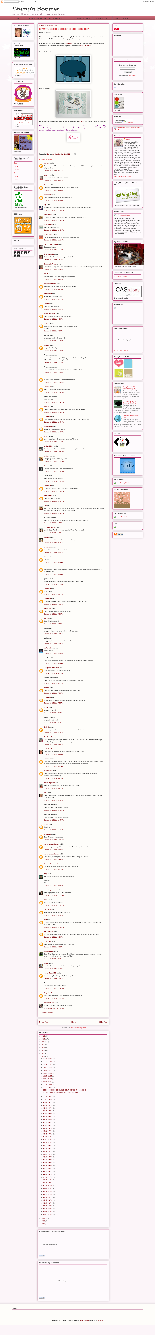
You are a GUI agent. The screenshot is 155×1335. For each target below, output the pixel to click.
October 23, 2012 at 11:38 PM (54, 840)
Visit (121, 350)
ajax (45, 919)
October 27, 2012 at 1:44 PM (53, 979)
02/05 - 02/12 (48, 1200)
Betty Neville (48, 951)
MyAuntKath (48, 648)
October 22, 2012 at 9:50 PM (53, 180)
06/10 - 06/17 (48, 1148)
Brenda (46, 185)
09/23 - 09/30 (48, 1105)
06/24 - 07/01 (48, 1142)
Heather (16, 170)
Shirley (16, 180)
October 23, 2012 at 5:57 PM (53, 673)
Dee (45, 567)
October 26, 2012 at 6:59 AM (53, 937)
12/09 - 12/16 (48, 1067)
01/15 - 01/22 (48, 1209)
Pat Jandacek (49, 931)
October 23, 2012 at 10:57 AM (54, 432)
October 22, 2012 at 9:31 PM (53, 171)
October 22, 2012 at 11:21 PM (54, 240)
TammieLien (48, 771)
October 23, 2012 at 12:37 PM (54, 501)
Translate (130, 122)
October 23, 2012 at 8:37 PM (53, 766)
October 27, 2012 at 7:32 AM (53, 969)
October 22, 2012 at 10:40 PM (54, 220)
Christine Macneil (50, 527)
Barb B (46, 727)
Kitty (45, 874)
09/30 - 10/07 (48, 1102)
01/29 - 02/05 (48, 1203)
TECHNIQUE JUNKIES (81, 18)
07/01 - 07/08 (48, 1139)
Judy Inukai (48, 495)
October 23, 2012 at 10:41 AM (54, 392)
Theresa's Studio (50, 284)
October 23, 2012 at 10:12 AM (54, 363)
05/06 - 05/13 (48, 1163)
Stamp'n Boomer (35, 8)
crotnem (47, 456)
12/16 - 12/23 (48, 1064)
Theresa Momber (50, 1003)
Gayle (46, 963)
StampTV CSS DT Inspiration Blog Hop (129, 388)
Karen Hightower (50, 783)
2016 (43, 1045)
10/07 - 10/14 (48, 1099)
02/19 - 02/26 (48, 1194)
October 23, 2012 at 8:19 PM (53, 744)
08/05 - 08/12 (48, 1125)
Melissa (46, 163)
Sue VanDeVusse (50, 264)
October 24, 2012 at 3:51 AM (53, 869)
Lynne (46, 436)
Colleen (46, 323)
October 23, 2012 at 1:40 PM (53, 533)
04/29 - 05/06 (48, 1165)
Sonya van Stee (49, 313)
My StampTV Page (120, 276)
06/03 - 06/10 (48, 1151)
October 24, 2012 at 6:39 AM (53, 885)
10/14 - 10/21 (48, 1096)
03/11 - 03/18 (48, 1186)
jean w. (46, 618)
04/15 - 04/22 (48, 1171)
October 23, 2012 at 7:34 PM (53, 703)
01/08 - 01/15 (48, 1211)
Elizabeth (47, 274)
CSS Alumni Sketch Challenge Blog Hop (129, 402)
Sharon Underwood (51, 864)
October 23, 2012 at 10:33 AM (54, 382)
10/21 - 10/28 (48, 1087)
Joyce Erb (47, 608)
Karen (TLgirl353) (50, 973)
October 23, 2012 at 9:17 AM (53, 289)
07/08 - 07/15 (48, 1137)
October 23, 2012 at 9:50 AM (53, 319)
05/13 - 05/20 (48, 1160)
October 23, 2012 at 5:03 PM (53, 614)
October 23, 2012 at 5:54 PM (53, 663)
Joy (15, 173)
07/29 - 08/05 (48, 1128)
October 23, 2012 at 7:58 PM (53, 723)
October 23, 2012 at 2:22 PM (53, 543)
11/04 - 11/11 (47, 1082)
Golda (46, 824)
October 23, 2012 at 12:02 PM (54, 481)
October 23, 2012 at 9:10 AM (53, 279)
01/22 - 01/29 (48, 1206)
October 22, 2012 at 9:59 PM (53, 200)
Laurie (16, 176)
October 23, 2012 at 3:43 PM (53, 562)
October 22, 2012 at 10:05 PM (54, 210)
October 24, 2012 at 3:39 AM (53, 849)
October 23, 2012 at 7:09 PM (53, 693)
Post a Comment (47, 1012)
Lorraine (47, 303)
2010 (43, 1221)
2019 (43, 1036)
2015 (43, 1047)
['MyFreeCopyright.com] (122, 215)
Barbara (47, 537)
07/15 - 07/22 (48, 1134)
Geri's (82, 121)
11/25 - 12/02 (48, 1073)
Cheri (128, 139)
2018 (43, 1039)
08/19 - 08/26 (48, 1119)
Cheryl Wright (49, 254)
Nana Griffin (48, 426)
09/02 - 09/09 (48, 1114)
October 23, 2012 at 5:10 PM (53, 624)
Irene (46, 377)
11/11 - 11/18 (47, 1079)
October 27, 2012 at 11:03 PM (54, 988)
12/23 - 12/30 (48, 1061)
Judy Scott (48, 293)
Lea (45, 505)
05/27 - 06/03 (48, 1154)
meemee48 (48, 195)
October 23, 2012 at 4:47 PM (53, 594)
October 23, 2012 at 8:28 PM (53, 754)
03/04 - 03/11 (48, 1188)
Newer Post (43, 1022)
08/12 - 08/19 (48, 1122)
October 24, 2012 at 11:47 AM (54, 895)
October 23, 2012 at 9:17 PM (53, 778)
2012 (43, 1056)
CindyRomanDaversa (51, 668)
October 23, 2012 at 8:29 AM (53, 269)
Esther (16, 166)
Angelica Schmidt (50, 993)
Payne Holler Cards (51, 244)
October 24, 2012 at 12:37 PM (54, 905)
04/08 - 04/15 (48, 1174)
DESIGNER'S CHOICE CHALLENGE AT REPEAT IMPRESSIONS (64, 1090)
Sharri (46, 466)
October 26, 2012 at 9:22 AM (53, 947)
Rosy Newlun (48, 234)
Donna (16, 163)
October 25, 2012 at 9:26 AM (53, 915)
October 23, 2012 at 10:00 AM (54, 341)
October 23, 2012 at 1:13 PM (53, 523)
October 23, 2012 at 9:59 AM (53, 331)
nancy (46, 900)
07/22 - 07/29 (48, 1131)
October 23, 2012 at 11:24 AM (54, 461)
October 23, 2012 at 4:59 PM (53, 604)
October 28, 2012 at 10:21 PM (54, 998)
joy (45, 204)
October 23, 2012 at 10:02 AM (54, 351)
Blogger (100, 1320)
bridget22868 (48, 446)
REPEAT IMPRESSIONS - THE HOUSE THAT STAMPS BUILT (46, 18)
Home (17, 18)
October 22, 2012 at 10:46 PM (54, 230)
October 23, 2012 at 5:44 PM (53, 634)
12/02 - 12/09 (48, 1070)
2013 (43, 1053)
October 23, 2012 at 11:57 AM (54, 471)
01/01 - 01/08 (48, 1214)
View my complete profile (122, 176)
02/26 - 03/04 (48, 1191)
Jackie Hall (48, 737)
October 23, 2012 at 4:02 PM (53, 584)
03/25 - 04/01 (48, 1180)
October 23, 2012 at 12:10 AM (54, 250)
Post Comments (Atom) (78, 1028)
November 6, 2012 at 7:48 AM (54, 1008)
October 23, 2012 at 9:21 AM (53, 299)
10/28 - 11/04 (48, 1084)
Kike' (45, 557)
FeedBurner (132, 75)
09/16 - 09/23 (48, 1108)
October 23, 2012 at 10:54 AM (54, 422)
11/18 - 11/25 (47, 1076)
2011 (43, 1218)
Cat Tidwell (48, 909)
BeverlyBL (47, 941)
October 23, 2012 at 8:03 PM (53, 732)
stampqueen (48, 224)
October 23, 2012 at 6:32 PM (53, 683)
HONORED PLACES (102, 18)
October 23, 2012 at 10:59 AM (54, 442)
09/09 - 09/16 (48, 1111)
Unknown (47, 387)
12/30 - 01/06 (48, 1059)
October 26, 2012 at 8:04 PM (53, 959)
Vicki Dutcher (49, 749)
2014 (43, 1050)
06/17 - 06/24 (48, 1145)
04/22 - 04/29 (48, 1168)
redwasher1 (48, 214)
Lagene (46, 175)
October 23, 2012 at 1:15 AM (53, 260)
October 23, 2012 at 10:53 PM (54, 810)
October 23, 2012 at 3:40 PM (53, 552)
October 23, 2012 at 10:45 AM (54, 412)
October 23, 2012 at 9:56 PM (53, 800)
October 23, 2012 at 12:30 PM (54, 491)
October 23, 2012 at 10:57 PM (54, 820)
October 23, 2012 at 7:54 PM (53, 713)
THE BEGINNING (86, 45)
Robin (46, 707)
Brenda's (69, 43)
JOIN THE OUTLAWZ (122, 18)
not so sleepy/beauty (51, 844)
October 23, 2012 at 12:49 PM (54, 513)
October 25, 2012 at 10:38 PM (54, 927)
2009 (43, 1224)
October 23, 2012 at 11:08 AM (54, 451)
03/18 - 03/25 (48, 1183)
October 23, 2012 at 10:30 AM (54, 372)
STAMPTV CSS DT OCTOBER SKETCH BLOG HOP (60, 1093)
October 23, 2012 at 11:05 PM (54, 830)
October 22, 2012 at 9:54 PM (53, 190)
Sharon (46, 345)
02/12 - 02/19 (48, 1197)
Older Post (103, 1022)
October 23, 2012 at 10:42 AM (54, 402)
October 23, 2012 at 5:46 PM (53, 653)
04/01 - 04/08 (48, 1177)
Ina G (46, 792)
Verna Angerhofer (50, 890)
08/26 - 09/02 (48, 1117)
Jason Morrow (84, 1320)
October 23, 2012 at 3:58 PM (53, 574)
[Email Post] (74, 154)
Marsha (46, 406)
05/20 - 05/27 (48, 1157)
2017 (43, 1042)
